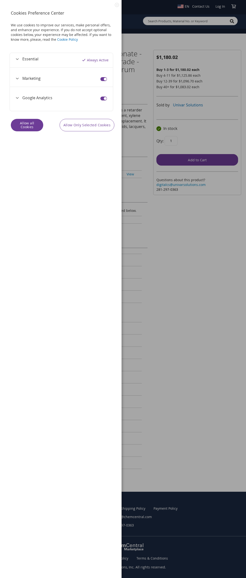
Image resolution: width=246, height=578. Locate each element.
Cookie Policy (67, 39)
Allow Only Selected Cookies (87, 125)
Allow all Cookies (27, 125)
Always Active (98, 60)
